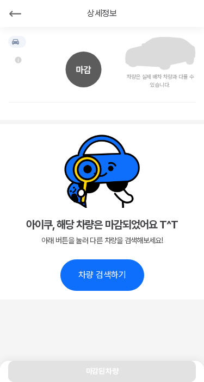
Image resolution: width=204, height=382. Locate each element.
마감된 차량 (102, 371)
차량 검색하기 (102, 275)
